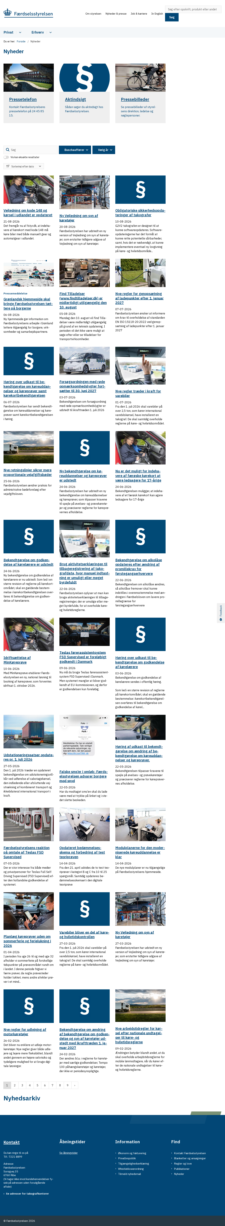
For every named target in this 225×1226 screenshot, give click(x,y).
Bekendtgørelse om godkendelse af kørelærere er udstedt (28, 562)
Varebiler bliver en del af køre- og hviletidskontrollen (84, 934)
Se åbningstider (68, 1153)
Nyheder (179, 1174)
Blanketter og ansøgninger (190, 1158)
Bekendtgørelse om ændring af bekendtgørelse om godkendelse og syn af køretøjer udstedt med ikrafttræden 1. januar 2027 (84, 1038)
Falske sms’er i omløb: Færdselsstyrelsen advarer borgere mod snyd (83, 776)
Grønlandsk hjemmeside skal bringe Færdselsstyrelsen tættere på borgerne (28, 304)
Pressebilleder (135, 99)
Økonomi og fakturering (132, 1153)
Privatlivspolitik (127, 1158)
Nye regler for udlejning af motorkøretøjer (25, 1031)
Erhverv (37, 32)
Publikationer (181, 1168)
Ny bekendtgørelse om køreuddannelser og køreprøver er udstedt (83, 476)
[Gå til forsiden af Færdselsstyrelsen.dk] (43, 13)
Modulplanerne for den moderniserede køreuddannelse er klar (140, 852)
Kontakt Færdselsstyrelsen (190, 1153)
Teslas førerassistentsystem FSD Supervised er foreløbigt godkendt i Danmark (82, 657)
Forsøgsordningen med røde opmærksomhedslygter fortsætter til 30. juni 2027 (82, 386)
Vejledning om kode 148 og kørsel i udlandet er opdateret (28, 212)
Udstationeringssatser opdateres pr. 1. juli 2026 (29, 757)
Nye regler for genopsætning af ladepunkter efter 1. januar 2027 (139, 298)
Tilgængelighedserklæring (133, 1163)
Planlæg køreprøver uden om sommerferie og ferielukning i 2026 (27, 941)
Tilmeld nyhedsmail (129, 1174)
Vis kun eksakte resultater (25, 157)
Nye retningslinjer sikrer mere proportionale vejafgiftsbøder (28, 472)
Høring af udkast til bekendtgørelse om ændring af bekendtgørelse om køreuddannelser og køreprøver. (139, 753)
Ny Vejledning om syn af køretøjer (78, 218)
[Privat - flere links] (19, 32)
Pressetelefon (23, 99)
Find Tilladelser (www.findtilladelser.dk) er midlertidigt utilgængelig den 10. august (83, 300)
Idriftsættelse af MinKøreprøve (17, 660)
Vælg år (103, 150)
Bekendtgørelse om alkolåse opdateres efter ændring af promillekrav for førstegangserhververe (138, 566)
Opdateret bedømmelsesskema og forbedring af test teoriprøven (82, 852)
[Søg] (8, 150)
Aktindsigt (75, 99)
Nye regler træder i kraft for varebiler (138, 393)
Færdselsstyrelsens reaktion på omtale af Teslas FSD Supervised (27, 852)
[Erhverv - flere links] (50, 32)
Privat (8, 32)
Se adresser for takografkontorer (27, 1193)
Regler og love (183, 1163)
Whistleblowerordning (131, 1168)
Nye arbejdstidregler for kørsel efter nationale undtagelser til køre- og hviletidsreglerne (138, 1035)
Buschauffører (74, 150)
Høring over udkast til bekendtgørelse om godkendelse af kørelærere (139, 662)
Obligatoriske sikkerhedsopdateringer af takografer (140, 212)
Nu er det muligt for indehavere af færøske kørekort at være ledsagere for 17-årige (138, 476)
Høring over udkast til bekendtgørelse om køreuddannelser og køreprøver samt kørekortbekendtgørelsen (27, 388)
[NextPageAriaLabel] (74, 1085)
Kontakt (12, 1142)
